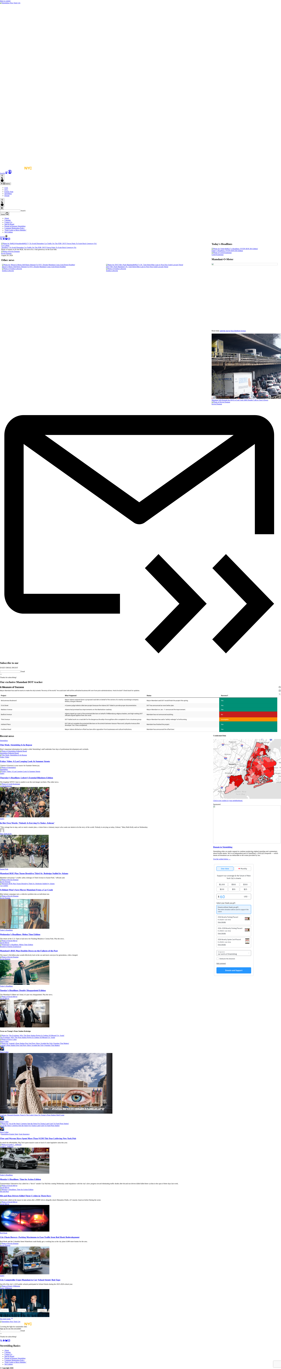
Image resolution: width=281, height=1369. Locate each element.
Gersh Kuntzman (217, 255)
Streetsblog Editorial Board (9, 753)
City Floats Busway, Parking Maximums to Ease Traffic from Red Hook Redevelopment (39, 1237)
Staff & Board (9, 224)
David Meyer (4, 943)
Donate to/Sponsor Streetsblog (14, 226)
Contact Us (8, 222)
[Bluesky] (6, 239)
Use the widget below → (222, 859)
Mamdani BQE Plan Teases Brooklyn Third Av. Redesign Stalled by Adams (34, 873)
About (6, 218)
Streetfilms (8, 194)
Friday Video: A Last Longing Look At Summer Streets (25, 761)
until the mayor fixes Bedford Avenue (233, 331)
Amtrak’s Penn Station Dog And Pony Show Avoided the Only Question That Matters (30, 1045)
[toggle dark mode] (2, 178)
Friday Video (4, 757)
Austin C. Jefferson (6, 1146)
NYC (6, 190)
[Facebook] (4, 239)
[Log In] (10, 173)
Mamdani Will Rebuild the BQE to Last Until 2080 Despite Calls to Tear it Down (240, 400)
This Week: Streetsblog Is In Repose (16, 745)
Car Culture (5, 245)
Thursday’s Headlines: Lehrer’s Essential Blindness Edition (26, 778)
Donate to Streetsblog (222, 847)
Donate (6, 196)
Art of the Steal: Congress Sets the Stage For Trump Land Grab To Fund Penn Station (29, 1126)
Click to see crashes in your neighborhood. (228, 801)
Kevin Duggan (6, 253)
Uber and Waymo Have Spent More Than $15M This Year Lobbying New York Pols (38, 1138)
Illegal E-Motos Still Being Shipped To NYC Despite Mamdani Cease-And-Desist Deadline (34, 267)
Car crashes (4, 886)
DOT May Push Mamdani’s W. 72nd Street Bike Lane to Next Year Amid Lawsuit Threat (137, 267)
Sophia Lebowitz (8, 271)
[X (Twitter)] (1, 239)
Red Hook (3, 1233)
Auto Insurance (24, 1134)
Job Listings (8, 232)
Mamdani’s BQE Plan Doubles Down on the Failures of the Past (29, 951)
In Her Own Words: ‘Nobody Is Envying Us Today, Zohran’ (27, 823)
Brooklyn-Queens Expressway (10, 947)
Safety (2, 773)
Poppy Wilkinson (6, 1288)
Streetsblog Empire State (9, 1134)
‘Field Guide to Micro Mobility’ (15, 230)
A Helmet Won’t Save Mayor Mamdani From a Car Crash (26, 890)
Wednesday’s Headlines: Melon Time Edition (20, 934)
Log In (2, 173)
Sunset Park (4, 869)
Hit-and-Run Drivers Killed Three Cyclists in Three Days (25, 1196)
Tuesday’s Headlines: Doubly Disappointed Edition (23, 990)
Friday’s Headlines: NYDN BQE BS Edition (227, 251)
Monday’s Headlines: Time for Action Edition (20, 1179)
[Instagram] (9, 239)
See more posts (5, 1319)
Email (23, 671)
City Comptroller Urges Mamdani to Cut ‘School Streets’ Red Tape (30, 1280)
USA (6, 188)
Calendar (7, 220)
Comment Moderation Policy (14, 228)
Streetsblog (4, 741)
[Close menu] (2, 208)
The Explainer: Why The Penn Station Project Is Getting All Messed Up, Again (27, 1037)
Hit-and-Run (4, 1191)
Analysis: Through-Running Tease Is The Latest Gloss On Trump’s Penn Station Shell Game (32, 1115)
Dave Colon (4, 1041)
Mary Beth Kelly (6, 834)
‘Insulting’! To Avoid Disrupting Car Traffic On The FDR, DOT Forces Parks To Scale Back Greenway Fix (38, 247)
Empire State (8, 192)
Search (23, 211)
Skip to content (5, 1)
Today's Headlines (6, 930)
